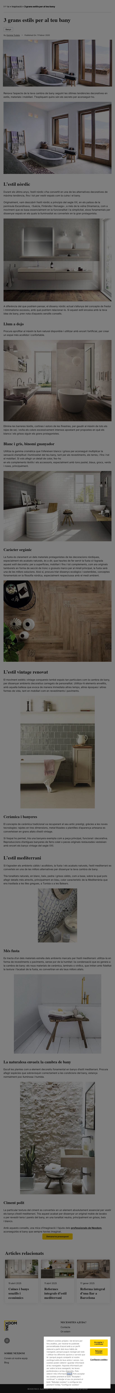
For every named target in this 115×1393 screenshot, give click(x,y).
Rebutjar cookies (99, 1352)
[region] (77, 1362)
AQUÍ (69, 1374)
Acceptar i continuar (98, 1343)
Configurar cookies (98, 1359)
